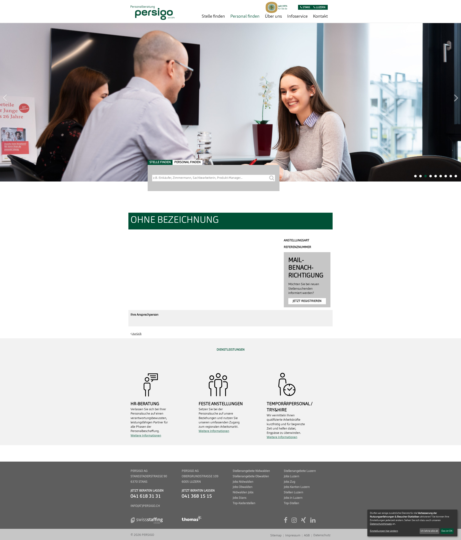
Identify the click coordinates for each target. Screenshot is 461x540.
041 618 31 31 (146, 496)
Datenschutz (321, 535)
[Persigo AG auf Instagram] (294, 521)
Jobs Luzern (291, 476)
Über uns (273, 16)
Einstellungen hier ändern (384, 531)
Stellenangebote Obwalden (251, 476)
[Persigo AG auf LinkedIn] (312, 521)
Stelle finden (213, 16)
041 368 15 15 (197, 496)
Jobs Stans (239, 497)
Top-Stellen (291, 503)
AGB (307, 535)
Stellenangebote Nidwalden (251, 471)
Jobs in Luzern (293, 497)
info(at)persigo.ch (145, 506)
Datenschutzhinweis (381, 524)
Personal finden (244, 16)
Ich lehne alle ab (429, 531)
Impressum (292, 535)
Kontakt (320, 16)
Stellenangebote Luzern (300, 471)
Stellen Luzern (293, 492)
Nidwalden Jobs (243, 492)
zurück (137, 175)
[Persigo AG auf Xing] (303, 521)
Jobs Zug (289, 481)
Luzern (320, 7)
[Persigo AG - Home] (153, 11)
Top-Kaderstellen (244, 503)
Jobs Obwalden (242, 487)
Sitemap (276, 535)
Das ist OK (447, 531)
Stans (306, 7)
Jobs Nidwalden (243, 481)
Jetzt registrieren (307, 142)
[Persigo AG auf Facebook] (285, 521)
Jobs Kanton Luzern (297, 487)
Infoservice (297, 16)
